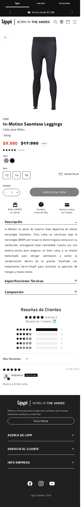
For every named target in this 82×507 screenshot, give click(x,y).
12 (7, 175)
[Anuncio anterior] (10, 12)
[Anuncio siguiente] (72, 12)
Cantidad (6, 186)
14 (16, 175)
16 (26, 175)
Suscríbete (40, 421)
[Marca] (17, 3)
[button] (74, 22)
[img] (12, 370)
